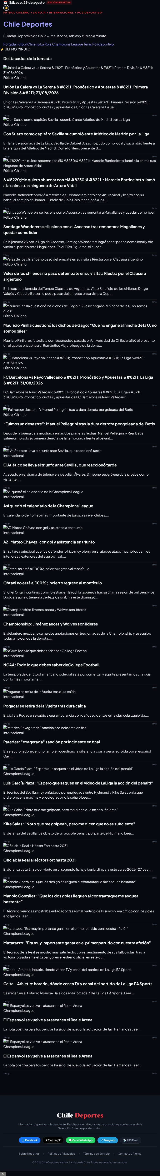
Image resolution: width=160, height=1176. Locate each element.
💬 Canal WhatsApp (80, 1140)
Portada (9, 44)
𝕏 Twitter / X (53, 1140)
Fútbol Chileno (28, 44)
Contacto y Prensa (129, 1153)
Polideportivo (103, 44)
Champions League (67, 44)
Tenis (88, 44)
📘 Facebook (30, 1140)
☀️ (6, 8)
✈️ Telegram (107, 1140)
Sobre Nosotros (29, 1153)
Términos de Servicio (96, 1153)
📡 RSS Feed (130, 1140)
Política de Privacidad (61, 1153)
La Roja (45, 44)
